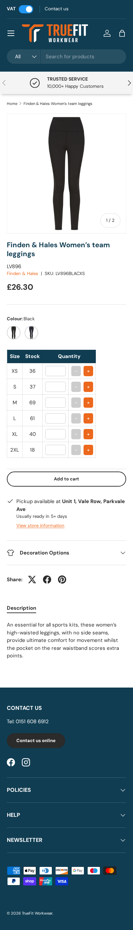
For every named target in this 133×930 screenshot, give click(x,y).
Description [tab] (21, 608)
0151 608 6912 (32, 721)
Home (12, 104)
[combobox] (66, 56)
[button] (122, 33)
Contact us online (36, 740)
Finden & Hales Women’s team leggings (58, 104)
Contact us (57, 9)
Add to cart (66, 479)
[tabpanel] (66, 640)
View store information (40, 525)
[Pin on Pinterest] (62, 579)
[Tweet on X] (32, 579)
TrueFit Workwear (37, 913)
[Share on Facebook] (47, 579)
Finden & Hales (22, 273)
